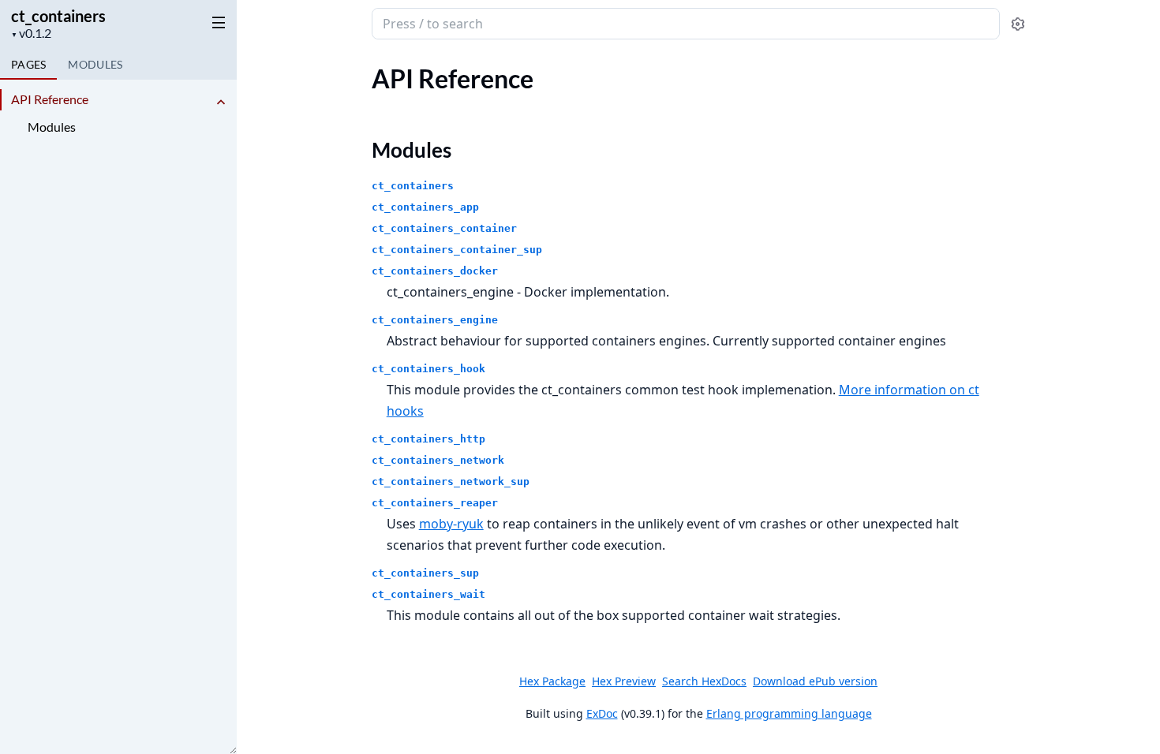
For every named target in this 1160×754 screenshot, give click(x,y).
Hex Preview (624, 681)
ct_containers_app (425, 207)
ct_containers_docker (435, 271)
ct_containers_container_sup (457, 250)
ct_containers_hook (428, 369)
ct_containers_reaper (435, 503)
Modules (52, 126)
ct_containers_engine (435, 320)
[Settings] (1017, 24)
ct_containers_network (438, 460)
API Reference (49, 98)
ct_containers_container (444, 228)
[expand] (221, 102)
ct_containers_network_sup (450, 481)
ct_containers (58, 15)
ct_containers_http (428, 439)
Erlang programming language (789, 713)
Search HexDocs (704, 681)
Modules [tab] (95, 64)
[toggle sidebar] (216, 22)
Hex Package (552, 681)
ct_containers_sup (425, 573)
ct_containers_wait (428, 594)
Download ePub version (815, 681)
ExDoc (602, 713)
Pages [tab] (28, 64)
